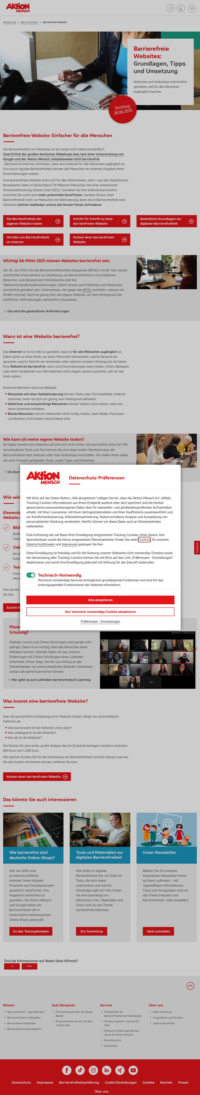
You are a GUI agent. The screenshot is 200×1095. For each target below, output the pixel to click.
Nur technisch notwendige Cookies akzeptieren (100, 612)
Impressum (70, 544)
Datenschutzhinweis (40, 544)
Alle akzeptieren (100, 600)
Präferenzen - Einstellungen (100, 621)
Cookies (144, 539)
